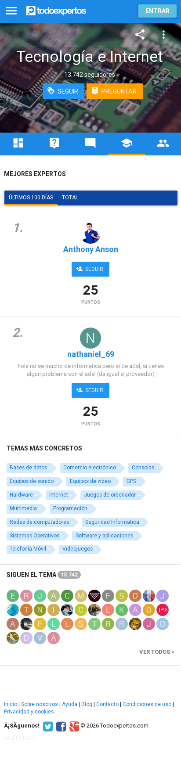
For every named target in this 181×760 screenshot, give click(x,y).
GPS (131, 481)
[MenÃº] (11, 11)
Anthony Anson (90, 249)
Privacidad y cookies (29, 712)
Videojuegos (77, 549)
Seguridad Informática (112, 522)
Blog (86, 704)
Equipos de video (90, 481)
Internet (58, 495)
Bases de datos (28, 468)
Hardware (21, 495)
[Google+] (73, 725)
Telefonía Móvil (28, 549)
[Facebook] (60, 725)
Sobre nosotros (39, 704)
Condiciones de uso (147, 704)
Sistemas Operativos (34, 536)
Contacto (107, 704)
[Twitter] (47, 725)
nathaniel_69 (90, 354)
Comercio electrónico (89, 468)
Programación (70, 508)
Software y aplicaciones (104, 536)
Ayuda (69, 704)
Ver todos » (156, 651)
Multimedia (23, 508)
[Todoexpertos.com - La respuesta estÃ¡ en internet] (56, 10)
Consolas (143, 468)
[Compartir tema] (140, 34)
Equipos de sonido (32, 481)
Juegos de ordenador (110, 495)
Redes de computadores (39, 522)
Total (70, 198)
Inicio (10, 704)
